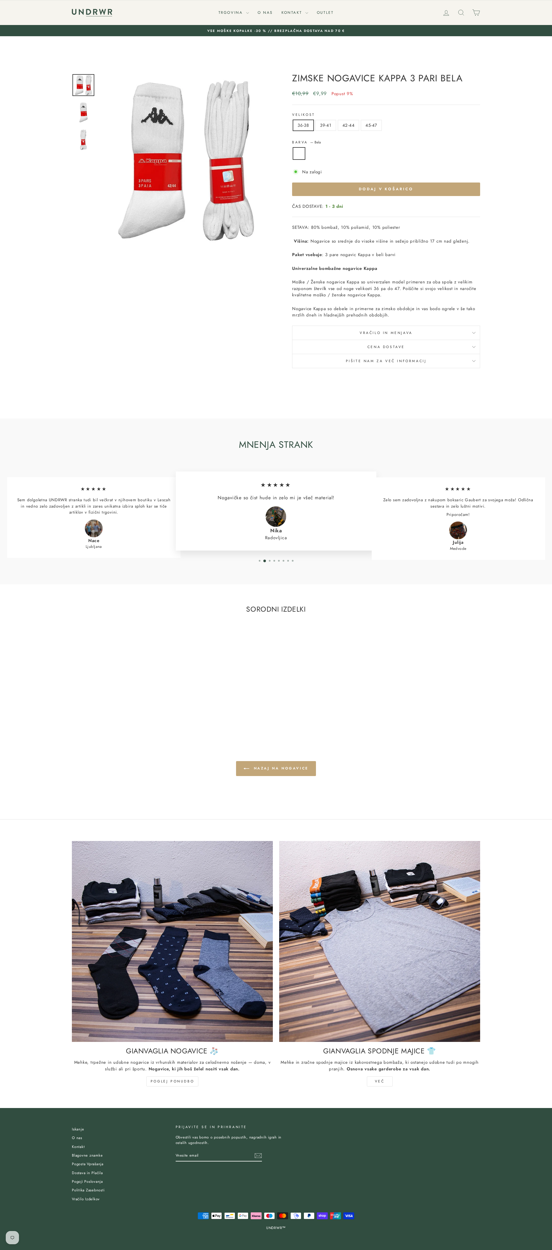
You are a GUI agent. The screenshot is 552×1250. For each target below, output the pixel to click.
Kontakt (292, 12)
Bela (299, 153)
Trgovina (231, 12)
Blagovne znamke (87, 1155)
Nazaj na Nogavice (280, 768)
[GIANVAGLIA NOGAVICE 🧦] (172, 941)
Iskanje (78, 1129)
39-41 (325, 125)
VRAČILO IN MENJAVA (386, 332)
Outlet (325, 12)
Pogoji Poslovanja (87, 1181)
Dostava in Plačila (87, 1173)
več (380, 1081)
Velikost (303, 114)
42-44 (348, 125)
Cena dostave (386, 347)
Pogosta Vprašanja (87, 1164)
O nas (265, 12)
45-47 (371, 125)
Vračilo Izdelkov (86, 1199)
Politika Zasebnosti (88, 1190)
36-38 (303, 125)
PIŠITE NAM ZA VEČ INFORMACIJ (386, 361)
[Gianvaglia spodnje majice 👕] (379, 941)
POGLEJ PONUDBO (172, 1081)
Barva (306, 142)
